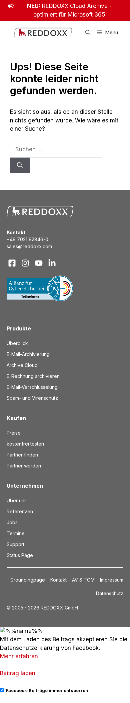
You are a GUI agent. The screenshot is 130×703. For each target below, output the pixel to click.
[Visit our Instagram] (25, 263)
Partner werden (24, 465)
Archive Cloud (22, 365)
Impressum (111, 580)
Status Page (20, 555)
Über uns (17, 500)
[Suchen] (20, 166)
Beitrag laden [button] (17, 673)
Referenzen (20, 511)
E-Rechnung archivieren (33, 376)
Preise (14, 433)
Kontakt (58, 580)
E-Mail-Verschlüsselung (32, 387)
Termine (16, 533)
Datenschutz (109, 593)
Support (15, 544)
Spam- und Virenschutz (32, 398)
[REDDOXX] (43, 32)
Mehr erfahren (19, 656)
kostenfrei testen (25, 444)
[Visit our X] (38, 263)
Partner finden (22, 454)
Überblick (17, 343)
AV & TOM (83, 580)
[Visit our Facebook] (12, 263)
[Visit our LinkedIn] (52, 263)
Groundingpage (27, 580)
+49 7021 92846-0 (27, 239)
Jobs (12, 522)
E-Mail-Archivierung (28, 354)
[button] (88, 32)
